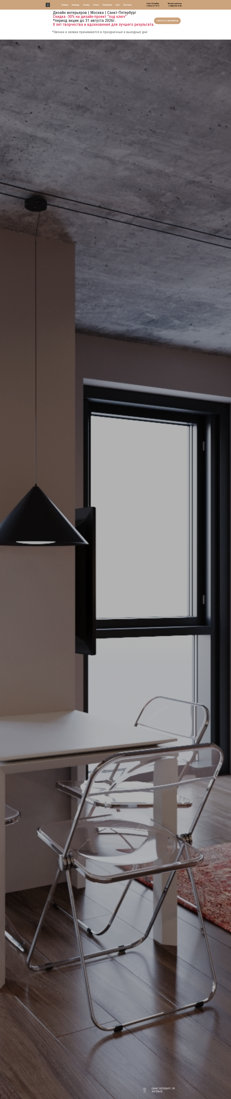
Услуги (96, 5)
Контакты (127, 5)
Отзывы (86, 5)
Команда (75, 5)
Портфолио (107, 5)
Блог (118, 5)
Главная (64, 5)
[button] (167, 21)
